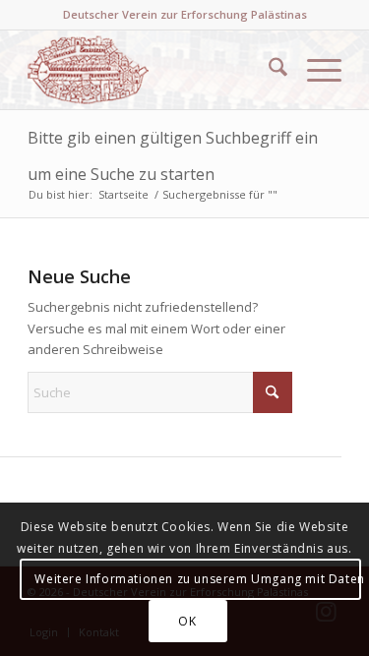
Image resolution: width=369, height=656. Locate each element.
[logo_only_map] (153, 69)
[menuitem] (268, 69)
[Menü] (314, 69)
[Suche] (268, 69)
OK (187, 621)
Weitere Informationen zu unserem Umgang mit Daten (197, 578)
